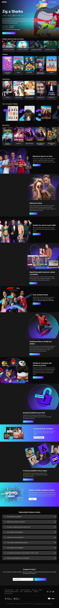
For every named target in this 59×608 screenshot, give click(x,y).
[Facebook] (48, 592)
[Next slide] (57, 47)
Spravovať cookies (8, 593)
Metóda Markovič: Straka (51, 144)
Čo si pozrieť (34, 590)
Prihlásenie (53, 2)
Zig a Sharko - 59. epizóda (23, 49)
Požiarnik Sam (29, 72)
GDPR (21, 591)
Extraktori (7, 97)
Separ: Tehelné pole (29, 143)
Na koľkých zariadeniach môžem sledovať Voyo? (18, 527)
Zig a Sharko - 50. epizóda (9, 49)
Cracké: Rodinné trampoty (7, 73)
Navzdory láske (18, 97)
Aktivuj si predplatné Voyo (8, 33)
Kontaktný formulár (28, 591)
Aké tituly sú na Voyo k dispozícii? (14, 537)
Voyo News (36, 591)
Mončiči (18, 72)
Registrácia (44, 2)
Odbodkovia (51, 72)
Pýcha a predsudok (29, 97)
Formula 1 (49, 299)
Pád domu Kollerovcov (7, 144)
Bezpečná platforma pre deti (34, 413)
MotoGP (40, 300)
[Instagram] (50, 592)
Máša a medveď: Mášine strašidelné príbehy (40, 73)
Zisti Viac (37, 165)
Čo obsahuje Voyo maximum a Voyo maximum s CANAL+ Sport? (21, 553)
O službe (17, 590)
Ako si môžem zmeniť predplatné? (14, 547)
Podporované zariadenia (25, 590)
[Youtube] (53, 592)
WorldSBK (51, 300)
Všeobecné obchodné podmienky (11, 591)
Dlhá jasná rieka (41, 97)
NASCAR (45, 300)
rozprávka (9, 15)
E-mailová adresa (17, 579)
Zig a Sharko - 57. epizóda (50, 49)
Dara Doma (18, 143)
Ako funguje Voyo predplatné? (13, 516)
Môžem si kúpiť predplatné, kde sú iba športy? (17, 558)
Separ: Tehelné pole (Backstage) (40, 144)
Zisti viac (33, 213)
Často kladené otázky (9, 590)
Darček (40, 590)
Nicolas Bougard (16, 29)
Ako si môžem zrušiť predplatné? (14, 532)
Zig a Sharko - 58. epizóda (36, 49)
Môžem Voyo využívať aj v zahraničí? (15, 521)
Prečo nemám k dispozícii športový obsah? (16, 542)
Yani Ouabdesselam (9, 29)
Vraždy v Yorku (51, 97)
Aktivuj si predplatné (35, 354)
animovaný (4, 15)
